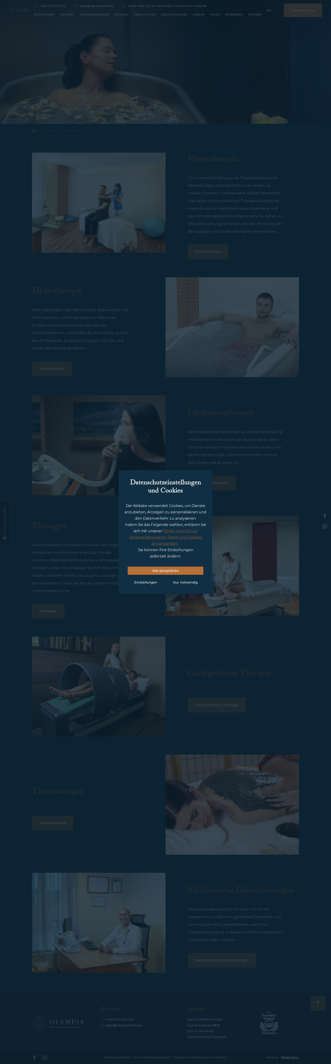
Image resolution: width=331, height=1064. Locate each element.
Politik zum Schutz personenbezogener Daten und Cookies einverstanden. (165, 537)
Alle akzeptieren (165, 571)
